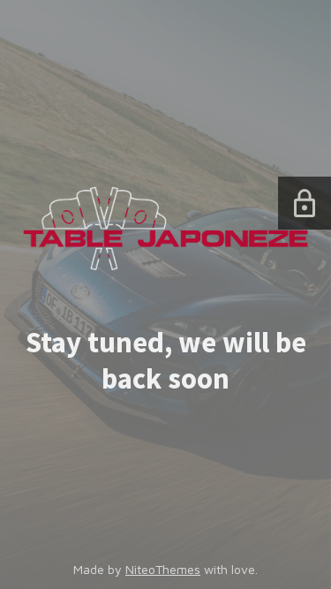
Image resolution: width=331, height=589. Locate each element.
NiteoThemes (162, 569)
